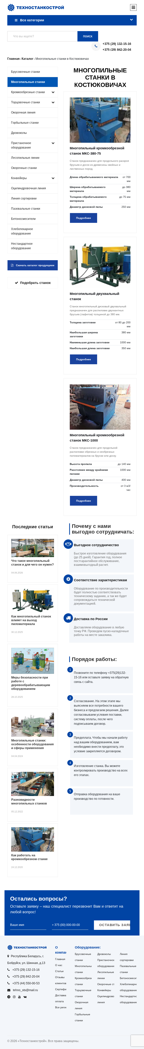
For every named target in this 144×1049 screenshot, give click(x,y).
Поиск (87, 36)
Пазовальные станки (25, 208)
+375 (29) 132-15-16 (117, 44)
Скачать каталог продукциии (34, 265)
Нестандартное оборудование (22, 246)
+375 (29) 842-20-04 (117, 49)
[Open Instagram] (15, 996)
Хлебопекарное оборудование (22, 231)
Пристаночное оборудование (21, 145)
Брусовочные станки (25, 71)
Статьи (59, 971)
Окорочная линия (23, 112)
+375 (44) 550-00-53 (26, 983)
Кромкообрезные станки (28, 92)
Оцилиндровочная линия (28, 188)
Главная (60, 959)
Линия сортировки (24, 198)
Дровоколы (19, 132)
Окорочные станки (24, 167)
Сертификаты (63, 989)
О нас (58, 965)
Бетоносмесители (23, 218)
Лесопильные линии (25, 157)
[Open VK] (25, 996)
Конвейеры (19, 178)
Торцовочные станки (25, 102)
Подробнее (83, 217)
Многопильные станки (28, 82)
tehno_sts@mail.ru (25, 990)
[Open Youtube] (20, 996)
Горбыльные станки (25, 122)
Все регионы (63, 1007)
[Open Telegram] (9, 996)
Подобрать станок (35, 283)
